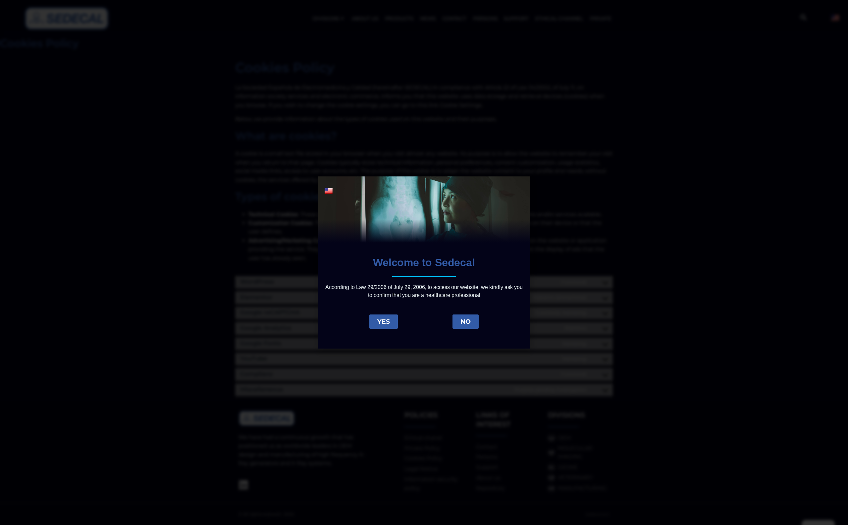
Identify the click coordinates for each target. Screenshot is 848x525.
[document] (424, 262)
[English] (374, 190)
